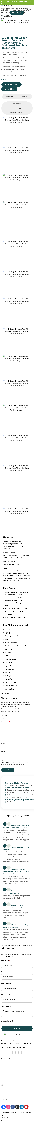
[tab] (17, 108)
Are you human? (7, 1037)
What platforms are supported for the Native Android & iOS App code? (16, 880)
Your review (5, 726)
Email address (6, 999)
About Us (4, 1088)
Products (4, 1084)
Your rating (5, 719)
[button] (17, 830)
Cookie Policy (5, 1111)
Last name (5, 988)
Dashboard (11, 8)
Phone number (6, 1011)
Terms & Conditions (7, 1107)
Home (3, 8)
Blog (2, 1092)
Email (3, 756)
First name (5, 976)
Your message (6, 1022)
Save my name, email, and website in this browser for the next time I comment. (14, 767)
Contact (3, 1097)
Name (3, 747)
